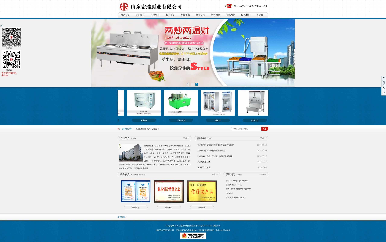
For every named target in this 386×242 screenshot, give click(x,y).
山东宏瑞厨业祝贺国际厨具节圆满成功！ (152, 129)
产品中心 (155, 15)
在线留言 (230, 15)
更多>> (186, 138)
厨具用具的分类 (204, 162)
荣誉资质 (200, 15)
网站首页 (125, 15)
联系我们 (245, 15)
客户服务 (170, 15)
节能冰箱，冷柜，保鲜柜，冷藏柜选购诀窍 (215, 156)
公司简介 (140, 15)
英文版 (259, 15)
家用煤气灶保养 (204, 167)
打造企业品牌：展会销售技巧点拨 (211, 151)
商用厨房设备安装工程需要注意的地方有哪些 (216, 145)
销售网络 (215, 15)
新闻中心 (185, 15)
